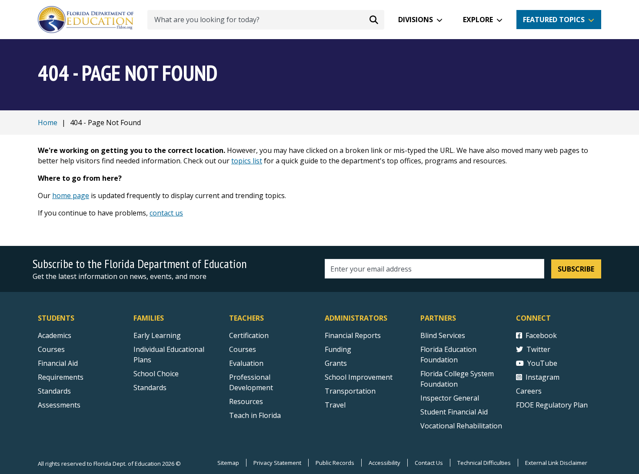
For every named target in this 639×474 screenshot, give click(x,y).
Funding (338, 349)
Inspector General (449, 398)
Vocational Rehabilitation (461, 426)
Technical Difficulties (484, 463)
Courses (51, 349)
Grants (336, 363)
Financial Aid (58, 363)
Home (47, 122)
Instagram (542, 377)
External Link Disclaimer (556, 463)
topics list (246, 161)
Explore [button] (478, 19)
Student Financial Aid (454, 412)
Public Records (335, 463)
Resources (246, 401)
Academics (54, 335)
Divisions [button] (415, 19)
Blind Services (442, 335)
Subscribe (576, 269)
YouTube (542, 363)
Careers (529, 391)
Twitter (538, 349)
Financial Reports (353, 335)
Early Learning (157, 335)
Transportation (350, 391)
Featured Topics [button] (554, 19)
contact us (166, 213)
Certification (249, 335)
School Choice (156, 373)
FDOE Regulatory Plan (552, 405)
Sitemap (228, 463)
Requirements (60, 377)
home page (70, 195)
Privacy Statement (277, 463)
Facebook (541, 335)
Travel (335, 405)
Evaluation (246, 363)
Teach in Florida (255, 415)
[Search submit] (374, 19)
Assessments (59, 405)
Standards (54, 391)
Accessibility (384, 463)
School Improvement (359, 377)
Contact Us (429, 463)
